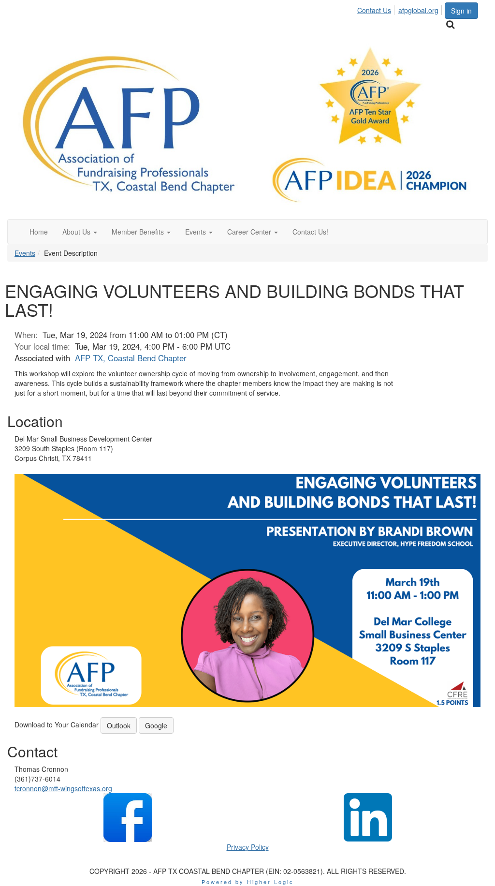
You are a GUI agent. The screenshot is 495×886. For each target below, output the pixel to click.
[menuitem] (376, 8)
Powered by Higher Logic (248, 882)
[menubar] (400, 8)
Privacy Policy (248, 847)
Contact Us (374, 10)
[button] (79, 232)
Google (156, 725)
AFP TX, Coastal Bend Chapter (131, 358)
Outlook (119, 725)
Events (25, 253)
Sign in (461, 10)
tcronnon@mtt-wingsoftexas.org (63, 788)
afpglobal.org (418, 10)
